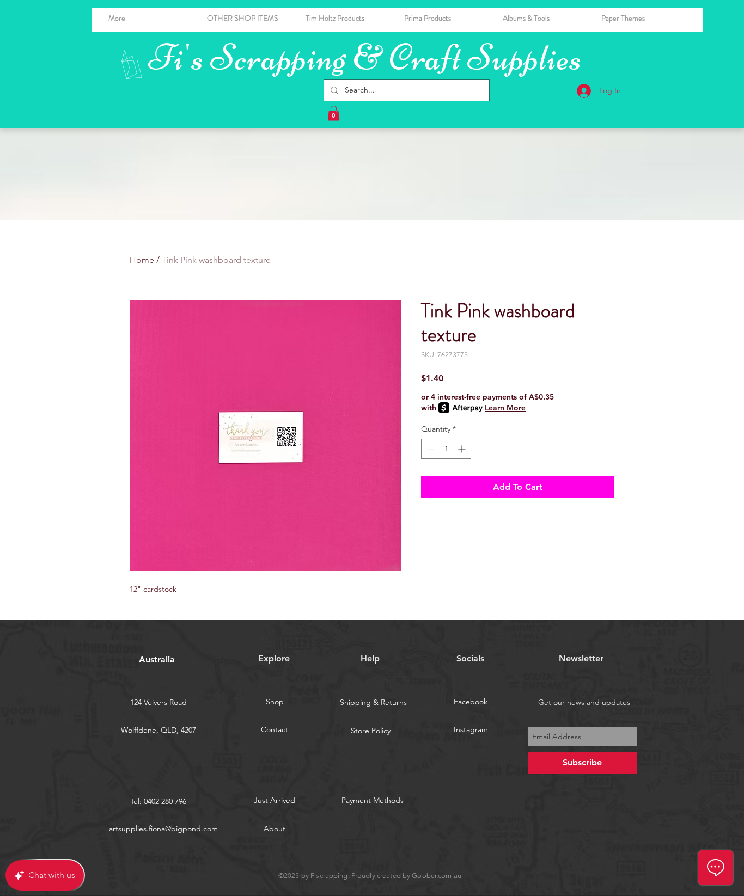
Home (142, 260)
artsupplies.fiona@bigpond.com (163, 828)
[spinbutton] (446, 448)
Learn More (505, 408)
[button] (544, 18)
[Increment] (462, 448)
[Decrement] (429, 448)
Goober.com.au (436, 876)
